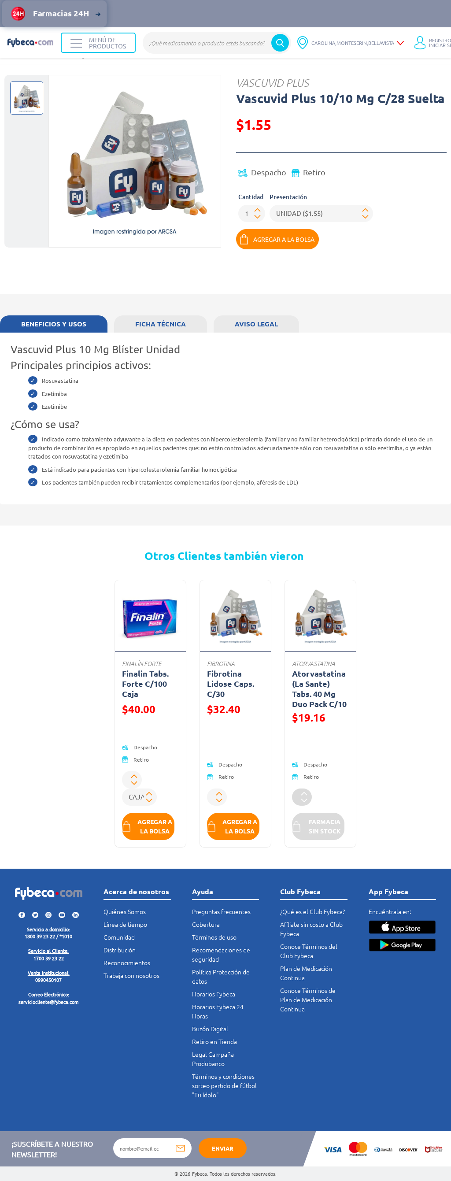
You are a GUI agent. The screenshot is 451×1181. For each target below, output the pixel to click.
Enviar (222, 1148)
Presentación (288, 197)
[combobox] (217, 43)
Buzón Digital (210, 1028)
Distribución (120, 949)
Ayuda (202, 891)
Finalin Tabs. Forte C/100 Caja (145, 683)
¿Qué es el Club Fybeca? (312, 911)
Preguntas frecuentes (221, 911)
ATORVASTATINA (313, 663)
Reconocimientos (127, 962)
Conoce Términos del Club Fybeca (308, 951)
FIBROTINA (221, 663)
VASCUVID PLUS (272, 82)
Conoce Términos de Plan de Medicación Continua (308, 999)
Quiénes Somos (125, 911)
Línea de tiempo (125, 924)
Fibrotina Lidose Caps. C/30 (230, 683)
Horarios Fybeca (213, 993)
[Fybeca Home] (30, 42)
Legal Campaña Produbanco (213, 1059)
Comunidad (119, 937)
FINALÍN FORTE (141, 663)
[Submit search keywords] (280, 43)
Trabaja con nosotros (131, 975)
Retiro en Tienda (214, 1041)
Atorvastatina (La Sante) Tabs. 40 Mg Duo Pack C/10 (319, 688)
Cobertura (206, 924)
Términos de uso (214, 937)
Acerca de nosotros (136, 891)
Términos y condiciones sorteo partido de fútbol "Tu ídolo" (224, 1085)
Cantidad (250, 197)
